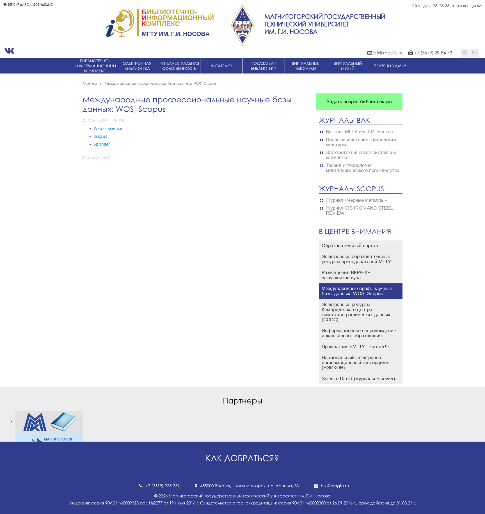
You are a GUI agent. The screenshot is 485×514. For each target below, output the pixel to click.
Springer (102, 144)
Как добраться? (242, 458)
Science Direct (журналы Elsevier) (358, 378)
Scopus (100, 136)
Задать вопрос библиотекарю (359, 101)
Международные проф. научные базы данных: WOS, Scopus (357, 291)
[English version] (474, 53)
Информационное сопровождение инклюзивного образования (359, 333)
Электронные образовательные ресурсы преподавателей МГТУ (356, 259)
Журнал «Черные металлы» (356, 200)
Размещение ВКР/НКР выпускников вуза (346, 275)
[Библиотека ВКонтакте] (9, 50)
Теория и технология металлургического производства (362, 168)
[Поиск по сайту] (465, 53)
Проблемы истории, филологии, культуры (361, 142)
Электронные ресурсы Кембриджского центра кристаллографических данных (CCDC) (356, 312)
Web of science (108, 128)
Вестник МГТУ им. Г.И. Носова (359, 131)
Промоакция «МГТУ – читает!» (355, 346)
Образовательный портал (350, 245)
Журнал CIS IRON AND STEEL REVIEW (359, 211)
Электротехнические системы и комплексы (361, 155)
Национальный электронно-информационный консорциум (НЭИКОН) (355, 362)
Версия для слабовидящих (30, 4)
